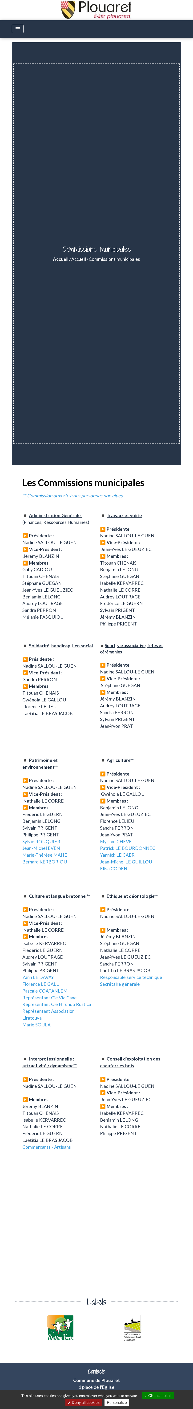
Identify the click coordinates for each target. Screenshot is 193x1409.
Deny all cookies (85, 1403)
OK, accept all (159, 1396)
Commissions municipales (114, 259)
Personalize (117, 1403)
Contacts (96, 1371)
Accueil (60, 259)
